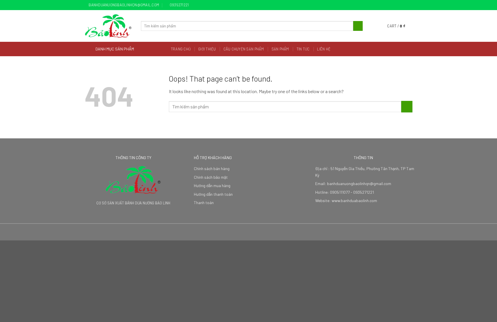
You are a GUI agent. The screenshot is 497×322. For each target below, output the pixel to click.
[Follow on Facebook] (393, 5)
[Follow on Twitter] (404, 5)
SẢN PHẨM (280, 49)
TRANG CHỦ (181, 49)
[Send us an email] (409, 5)
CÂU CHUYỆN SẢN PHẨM (243, 49)
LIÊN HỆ (323, 49)
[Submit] (358, 26)
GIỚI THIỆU (207, 49)
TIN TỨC (303, 49)
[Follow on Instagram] (398, 5)
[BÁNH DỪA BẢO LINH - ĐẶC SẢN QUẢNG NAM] (108, 26)
